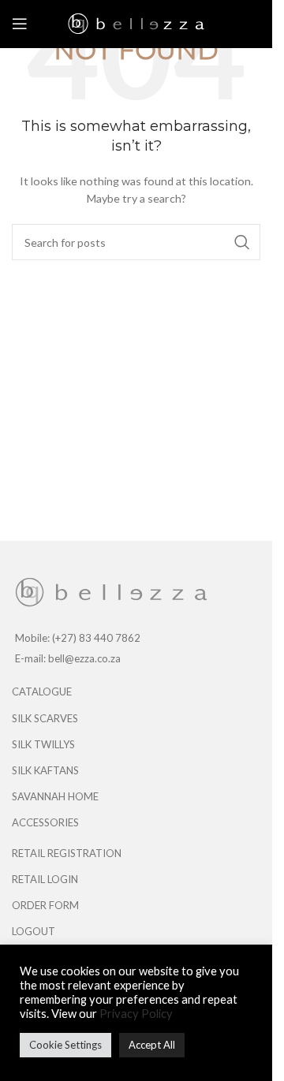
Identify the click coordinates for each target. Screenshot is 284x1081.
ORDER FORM (45, 905)
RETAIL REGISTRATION (66, 853)
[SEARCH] (242, 242)
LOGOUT (33, 931)
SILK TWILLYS (43, 744)
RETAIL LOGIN (45, 879)
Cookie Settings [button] (65, 1044)
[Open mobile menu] (20, 23)
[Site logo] (136, 22)
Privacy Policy (136, 1013)
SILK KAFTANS (45, 770)
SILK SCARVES (45, 718)
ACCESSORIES (45, 822)
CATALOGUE (42, 691)
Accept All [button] (152, 1044)
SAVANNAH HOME (55, 796)
